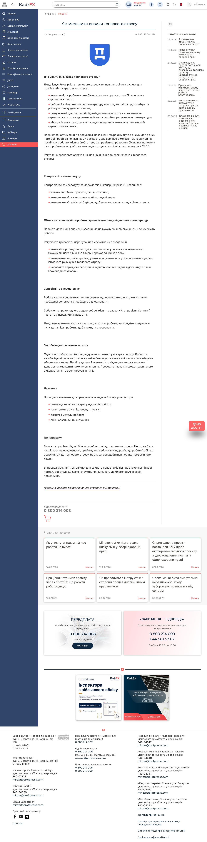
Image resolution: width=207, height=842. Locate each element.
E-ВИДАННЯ (14, 112)
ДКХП (10, 80)
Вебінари (12, 132)
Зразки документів (17, 50)
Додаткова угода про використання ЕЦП (161, 830)
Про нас (18, 823)
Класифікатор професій (19, 74)
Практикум (13, 19)
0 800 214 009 (162, 634)
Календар (12, 92)
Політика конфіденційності (153, 837)
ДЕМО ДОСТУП (196, 426)
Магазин (12, 144)
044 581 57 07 (162, 639)
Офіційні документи (17, 68)
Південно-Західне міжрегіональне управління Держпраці (82, 487)
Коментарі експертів (18, 38)
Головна (49, 13)
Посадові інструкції (17, 56)
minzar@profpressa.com (28, 779)
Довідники (13, 86)
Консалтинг (13, 120)
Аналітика (12, 32)
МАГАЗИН (82, 645)
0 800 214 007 (84, 742)
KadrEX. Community (17, 25)
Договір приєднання (151, 814)
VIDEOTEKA (13, 104)
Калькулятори (14, 98)
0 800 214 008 (84, 751)
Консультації (14, 44)
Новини (11, 13)
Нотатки (11, 62)
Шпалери (12, 138)
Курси (10, 126)
